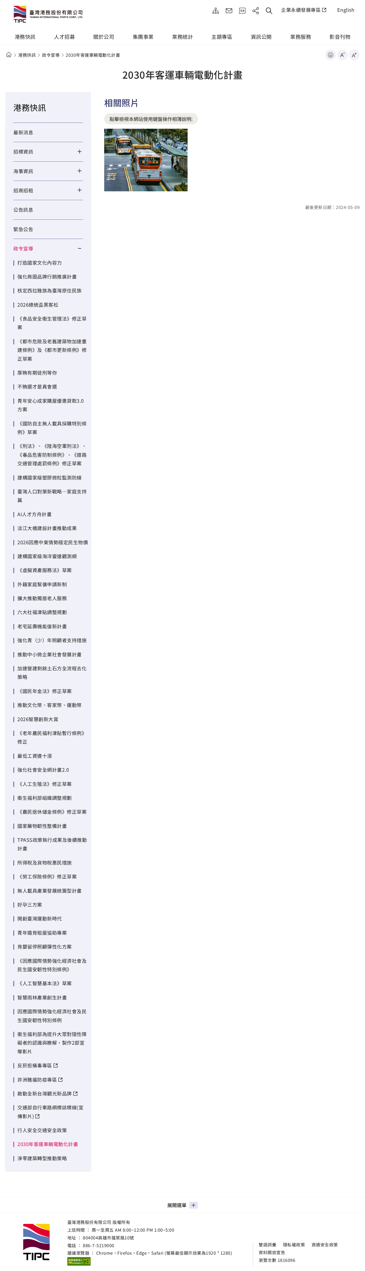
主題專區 (221, 36)
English (346, 9)
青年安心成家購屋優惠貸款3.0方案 (50, 405)
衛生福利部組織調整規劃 (44, 797)
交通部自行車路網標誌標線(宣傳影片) (50, 1111)
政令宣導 (51, 55)
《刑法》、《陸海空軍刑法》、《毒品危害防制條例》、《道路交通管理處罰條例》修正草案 (52, 454)
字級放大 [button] (354, 55)
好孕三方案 (29, 904)
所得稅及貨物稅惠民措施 (44, 862)
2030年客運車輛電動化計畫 (47, 1143)
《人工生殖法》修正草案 (44, 783)
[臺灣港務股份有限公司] (49, 14)
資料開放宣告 (272, 1252)
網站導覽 (215, 10)
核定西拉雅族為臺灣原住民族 (49, 290)
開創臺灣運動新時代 (39, 918)
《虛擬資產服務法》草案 (44, 569)
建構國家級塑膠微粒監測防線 (49, 477)
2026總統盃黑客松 (37, 304)
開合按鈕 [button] (83, 151)
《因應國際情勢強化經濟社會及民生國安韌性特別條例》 (52, 965)
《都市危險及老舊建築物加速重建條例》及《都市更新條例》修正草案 (52, 350)
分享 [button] (255, 10)
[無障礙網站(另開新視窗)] (79, 1261)
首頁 (8, 54)
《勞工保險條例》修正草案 (47, 876)
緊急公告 (23, 229)
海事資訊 (23, 171)
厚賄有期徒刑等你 (37, 372)
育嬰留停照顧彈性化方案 (44, 946)
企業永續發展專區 (301, 9)
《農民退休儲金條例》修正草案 (52, 811)
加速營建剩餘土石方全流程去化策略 (52, 672)
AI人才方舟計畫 (34, 514)
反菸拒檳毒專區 (34, 1065)
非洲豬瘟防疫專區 (37, 1079)
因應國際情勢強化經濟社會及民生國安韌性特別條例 (52, 1015)
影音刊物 (339, 36)
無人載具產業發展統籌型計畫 (49, 890)
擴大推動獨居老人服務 (42, 598)
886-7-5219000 (98, 1245)
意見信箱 (229, 10)
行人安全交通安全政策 (42, 1130)
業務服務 (300, 36)
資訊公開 (261, 36)
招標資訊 (23, 151)
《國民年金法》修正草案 (44, 690)
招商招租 (23, 190)
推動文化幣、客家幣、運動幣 (49, 704)
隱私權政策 (294, 1244)
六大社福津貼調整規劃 (42, 611)
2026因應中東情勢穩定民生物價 (52, 542)
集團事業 (143, 36)
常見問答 (242, 10)
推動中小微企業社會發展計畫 (49, 654)
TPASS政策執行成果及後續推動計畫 (52, 844)
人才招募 (64, 36)
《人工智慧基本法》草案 (44, 983)
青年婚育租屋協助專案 (42, 932)
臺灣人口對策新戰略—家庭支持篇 (52, 495)
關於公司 (103, 36)
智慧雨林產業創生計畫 (42, 997)
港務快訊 (25, 36)
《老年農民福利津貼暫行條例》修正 (52, 737)
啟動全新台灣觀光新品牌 (44, 1093)
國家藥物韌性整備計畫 (42, 825)
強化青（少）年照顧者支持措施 (52, 640)
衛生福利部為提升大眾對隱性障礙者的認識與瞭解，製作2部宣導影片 (52, 1042)
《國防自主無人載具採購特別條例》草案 (52, 427)
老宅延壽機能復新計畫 (42, 626)
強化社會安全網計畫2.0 (43, 769)
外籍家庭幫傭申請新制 (42, 584)
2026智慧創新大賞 (37, 719)
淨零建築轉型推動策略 (42, 1158)
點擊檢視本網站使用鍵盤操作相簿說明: (151, 118)
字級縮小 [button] (342, 55)
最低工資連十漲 (34, 755)
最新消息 (23, 132)
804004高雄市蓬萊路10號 (108, 1237)
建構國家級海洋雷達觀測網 (47, 556)
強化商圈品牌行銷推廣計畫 (47, 276)
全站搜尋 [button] (269, 10)
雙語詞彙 (267, 1244)
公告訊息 (23, 209)
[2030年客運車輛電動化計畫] (146, 160)
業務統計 (182, 36)
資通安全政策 (325, 1244)
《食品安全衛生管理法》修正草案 (52, 322)
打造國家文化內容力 (39, 262)
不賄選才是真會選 (37, 386)
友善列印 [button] (330, 55)
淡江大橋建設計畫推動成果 (47, 527)
